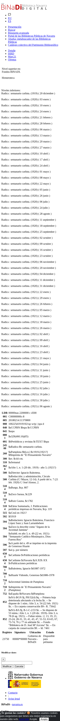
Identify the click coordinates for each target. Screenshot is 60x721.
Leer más (24, 719)
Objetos (12, 59)
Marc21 (12, 56)
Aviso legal (14, 698)
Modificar (7, 666)
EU (10, 18)
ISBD (11, 53)
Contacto (13, 692)
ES (9, 21)
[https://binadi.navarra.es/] (24, 8)
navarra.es (17, 704)
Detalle (12, 50)
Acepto (33, 719)
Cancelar (19, 666)
